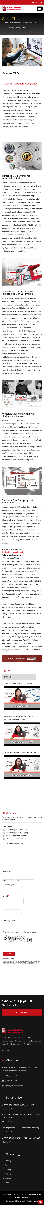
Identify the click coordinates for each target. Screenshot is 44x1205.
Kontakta (9, 1178)
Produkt (8, 1165)
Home (10, 28)
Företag (17, 28)
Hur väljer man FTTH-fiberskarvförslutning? (21, 1127)
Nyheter (8, 1174)
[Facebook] (2, 1050)
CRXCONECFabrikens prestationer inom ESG (21, 1138)
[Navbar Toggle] (40, 9)
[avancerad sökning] (40, 1202)
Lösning (8, 1170)
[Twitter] (5, 1050)
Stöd (7, 1183)
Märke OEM (26, 28)
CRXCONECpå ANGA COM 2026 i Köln (18, 1105)
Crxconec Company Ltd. (28, 1194)
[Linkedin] (8, 1050)
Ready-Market (32, 1201)
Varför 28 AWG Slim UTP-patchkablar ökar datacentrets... (20, 1116)
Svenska (38, 2)
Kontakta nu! (22, 1012)
